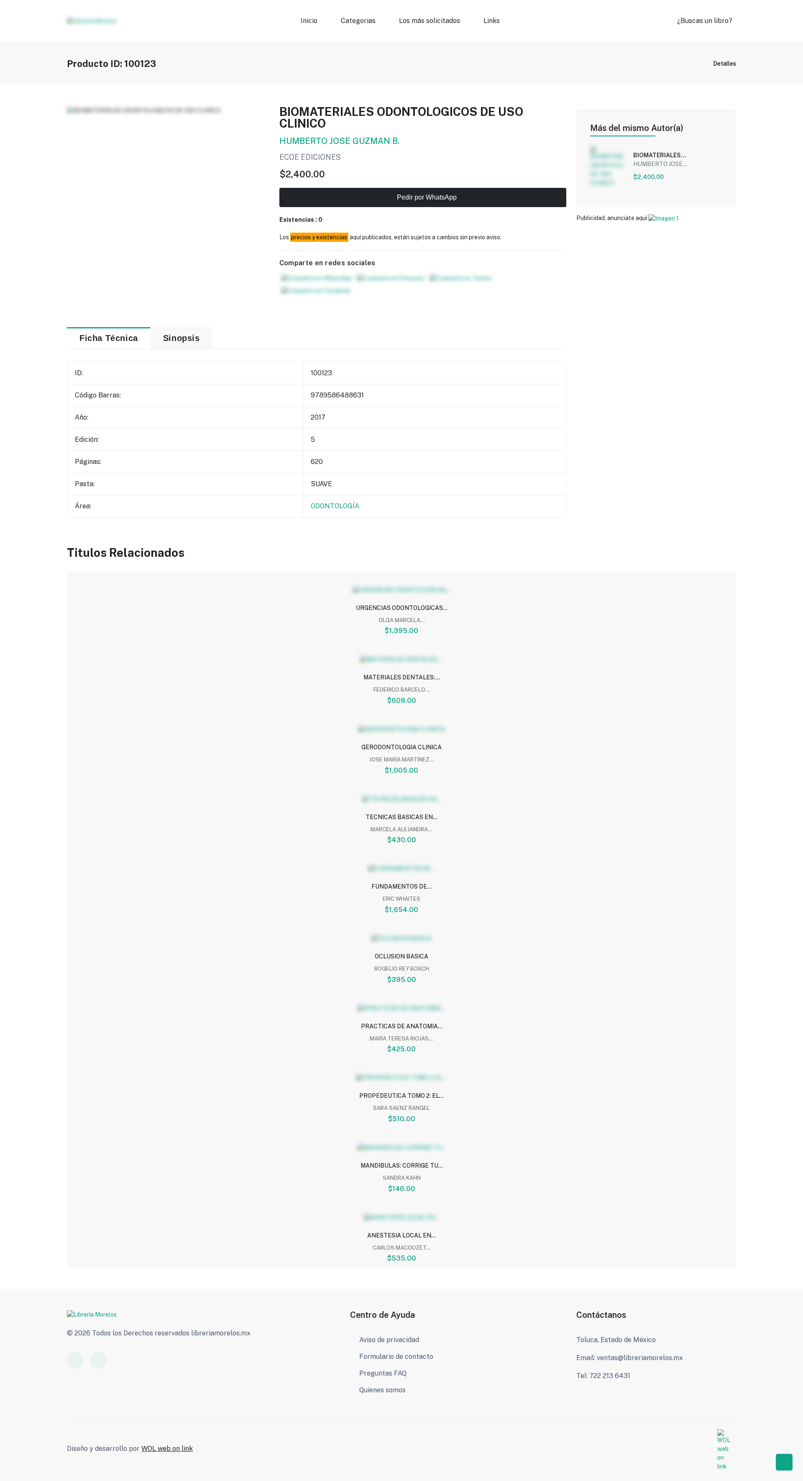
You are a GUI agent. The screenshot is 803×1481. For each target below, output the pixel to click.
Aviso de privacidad (389, 1340)
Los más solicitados (429, 21)
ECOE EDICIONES (310, 157)
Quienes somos (382, 1390)
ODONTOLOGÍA (335, 506)
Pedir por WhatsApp (426, 197)
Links (491, 21)
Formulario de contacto (396, 1357)
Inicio (309, 21)
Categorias (358, 21)
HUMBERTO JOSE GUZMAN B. (339, 141)
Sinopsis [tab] (181, 338)
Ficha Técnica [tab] (108, 338)
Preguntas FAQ (383, 1373)
